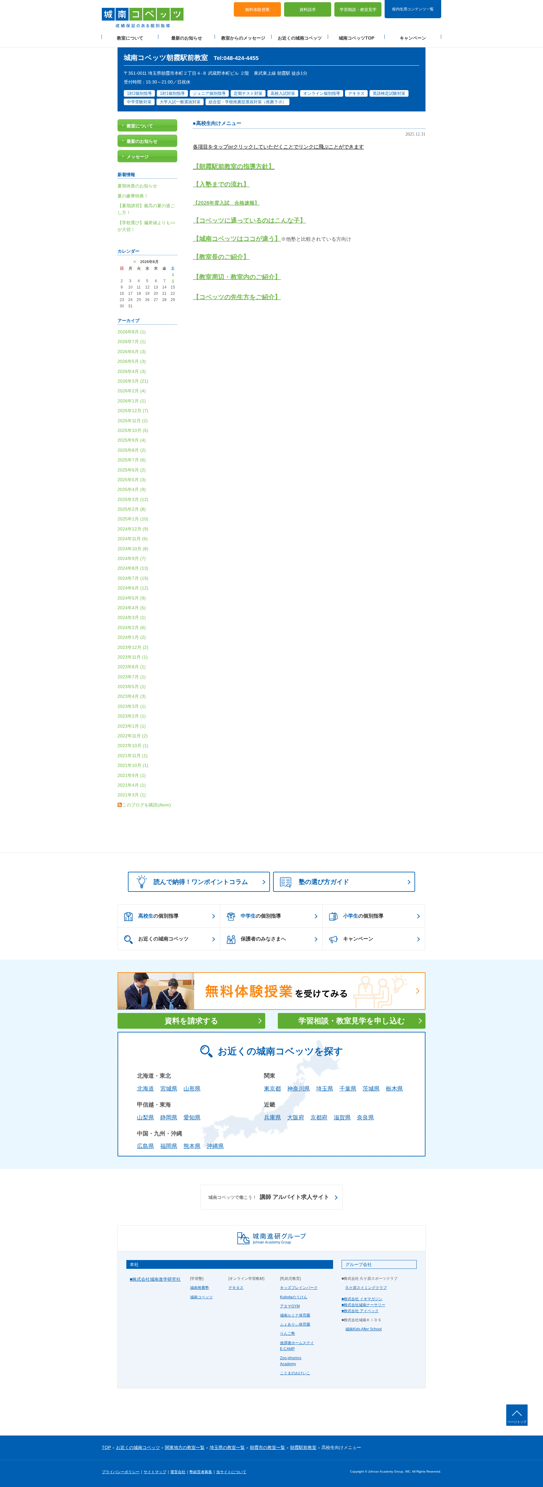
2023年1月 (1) (132, 726)
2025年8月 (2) (132, 450)
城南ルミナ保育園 (295, 1315)
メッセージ (138, 156)
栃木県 (394, 1089)
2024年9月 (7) (132, 558)
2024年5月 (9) (132, 598)
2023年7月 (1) (132, 676)
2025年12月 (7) (133, 410)
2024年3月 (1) (132, 617)
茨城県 (371, 1089)
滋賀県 (342, 1117)
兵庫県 (272, 1117)
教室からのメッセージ (243, 37)
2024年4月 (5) (132, 607)
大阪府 (295, 1117)
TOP (106, 1447)
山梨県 (145, 1117)
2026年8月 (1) (132, 331)
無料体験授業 (257, 9)
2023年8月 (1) (132, 666)
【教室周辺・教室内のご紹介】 (237, 276)
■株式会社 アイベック (360, 1311)
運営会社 (177, 1472)
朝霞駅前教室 (303, 1447)
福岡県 (168, 1146)
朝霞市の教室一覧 (267, 1447)
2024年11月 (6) (133, 538)
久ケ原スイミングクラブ (366, 1287)
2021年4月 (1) (132, 785)
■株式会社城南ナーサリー (363, 1305)
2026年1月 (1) (132, 400)
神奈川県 (298, 1089)
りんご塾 (287, 1333)
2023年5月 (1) (132, 686)
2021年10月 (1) (133, 765)
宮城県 (168, 1089)
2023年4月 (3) (132, 696)
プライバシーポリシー (121, 1472)
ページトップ (516, 1422)
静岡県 (168, 1117)
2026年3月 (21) (133, 381)
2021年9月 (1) (132, 775)
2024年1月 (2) (132, 637)
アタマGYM (290, 1306)
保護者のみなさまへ (263, 938)
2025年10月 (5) (133, 430)
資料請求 (307, 9)
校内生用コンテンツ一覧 (413, 9)
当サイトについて (231, 1472)
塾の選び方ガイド (324, 881)
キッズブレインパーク (299, 1287)
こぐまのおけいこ (295, 1373)
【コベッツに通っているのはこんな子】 (249, 220)
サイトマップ (155, 1472)
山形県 (192, 1089)
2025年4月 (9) (132, 489)
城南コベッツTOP (356, 37)
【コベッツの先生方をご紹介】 (237, 297)
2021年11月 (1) (133, 755)
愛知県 (192, 1117)
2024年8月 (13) (133, 568)
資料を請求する (191, 1020)
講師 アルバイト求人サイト (268, 1197)
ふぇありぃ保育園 (295, 1324)
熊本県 (192, 1146)
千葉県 (347, 1089)
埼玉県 (324, 1089)
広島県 (145, 1146)
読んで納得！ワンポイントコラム (201, 881)
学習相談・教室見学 (358, 9)
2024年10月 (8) (133, 548)
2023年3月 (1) (132, 706)
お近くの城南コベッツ (300, 37)
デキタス (236, 1287)
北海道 (145, 1089)
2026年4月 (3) (132, 371)
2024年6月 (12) (133, 587)
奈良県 (365, 1117)
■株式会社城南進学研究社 (155, 1279)
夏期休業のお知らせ (137, 185)
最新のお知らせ (186, 37)
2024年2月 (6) (132, 627)
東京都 (272, 1089)
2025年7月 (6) (132, 459)
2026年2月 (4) (132, 390)
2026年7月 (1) (132, 341)
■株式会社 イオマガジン (362, 1299)
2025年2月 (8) (132, 509)
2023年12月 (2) (133, 647)
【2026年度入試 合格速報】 (226, 203)
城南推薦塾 (199, 1287)
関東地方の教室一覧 (185, 1447)
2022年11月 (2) (133, 735)
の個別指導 (158, 916)
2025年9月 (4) (132, 440)
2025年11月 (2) (133, 420)
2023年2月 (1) (132, 716)
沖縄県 (215, 1146)
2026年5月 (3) (132, 361)
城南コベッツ (201, 1297)
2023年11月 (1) (133, 657)
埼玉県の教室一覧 (227, 1447)
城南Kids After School (363, 1329)
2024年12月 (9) (133, 528)
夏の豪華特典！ (133, 195)
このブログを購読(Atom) (146, 804)
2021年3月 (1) (132, 794)
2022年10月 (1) (133, 745)
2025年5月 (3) (132, 479)
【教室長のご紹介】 (221, 256)
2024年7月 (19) (133, 578)
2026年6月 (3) (132, 351)
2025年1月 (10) (133, 518)
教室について (130, 37)
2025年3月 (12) (133, 499)
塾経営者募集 (200, 1472)
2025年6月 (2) (132, 469)
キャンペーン (413, 37)
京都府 (318, 1117)
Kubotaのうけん (293, 1297)
